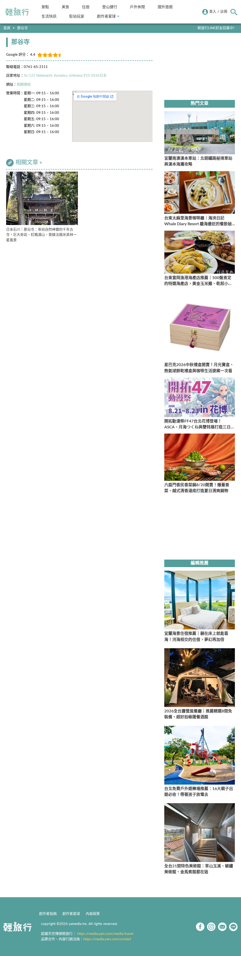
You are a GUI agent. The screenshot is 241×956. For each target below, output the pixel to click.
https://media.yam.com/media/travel (105, 934)
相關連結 (24, 84)
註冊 (223, 11)
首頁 (6, 28)
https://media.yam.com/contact (107, 939)
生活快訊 (48, 16)
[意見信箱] (222, 926)
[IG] (211, 926)
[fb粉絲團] (200, 926)
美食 (65, 7)
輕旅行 (17, 11)
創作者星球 (106, 16)
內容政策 (93, 914)
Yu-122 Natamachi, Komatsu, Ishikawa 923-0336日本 (65, 75)
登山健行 (109, 7)
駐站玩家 (76, 16)
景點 (45, 7)
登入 (212, 11)
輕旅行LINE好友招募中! (215, 28)
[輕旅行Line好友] (233, 926)
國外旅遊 (165, 7)
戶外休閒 (137, 7)
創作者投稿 (48, 914)
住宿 (85, 7)
